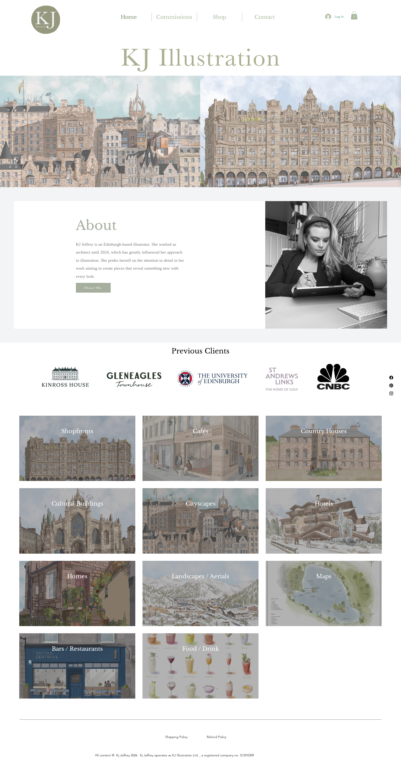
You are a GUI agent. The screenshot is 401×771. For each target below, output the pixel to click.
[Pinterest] (391, 385)
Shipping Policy (177, 737)
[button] (354, 15)
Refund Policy (217, 737)
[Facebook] (391, 377)
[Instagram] (391, 393)
